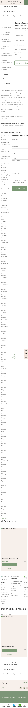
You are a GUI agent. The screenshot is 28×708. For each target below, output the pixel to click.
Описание (6, 74)
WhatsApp (9, 564)
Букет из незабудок (8, 646)
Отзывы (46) (6, 83)
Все (2, 526)
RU (20, 2)
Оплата (5, 79)
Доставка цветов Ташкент (10, 6)
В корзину (9, 568)
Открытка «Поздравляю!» (10, 558)
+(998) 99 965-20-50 (13, 1)
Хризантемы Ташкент (9, 11)
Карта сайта (3, 688)
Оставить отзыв (19, 188)
